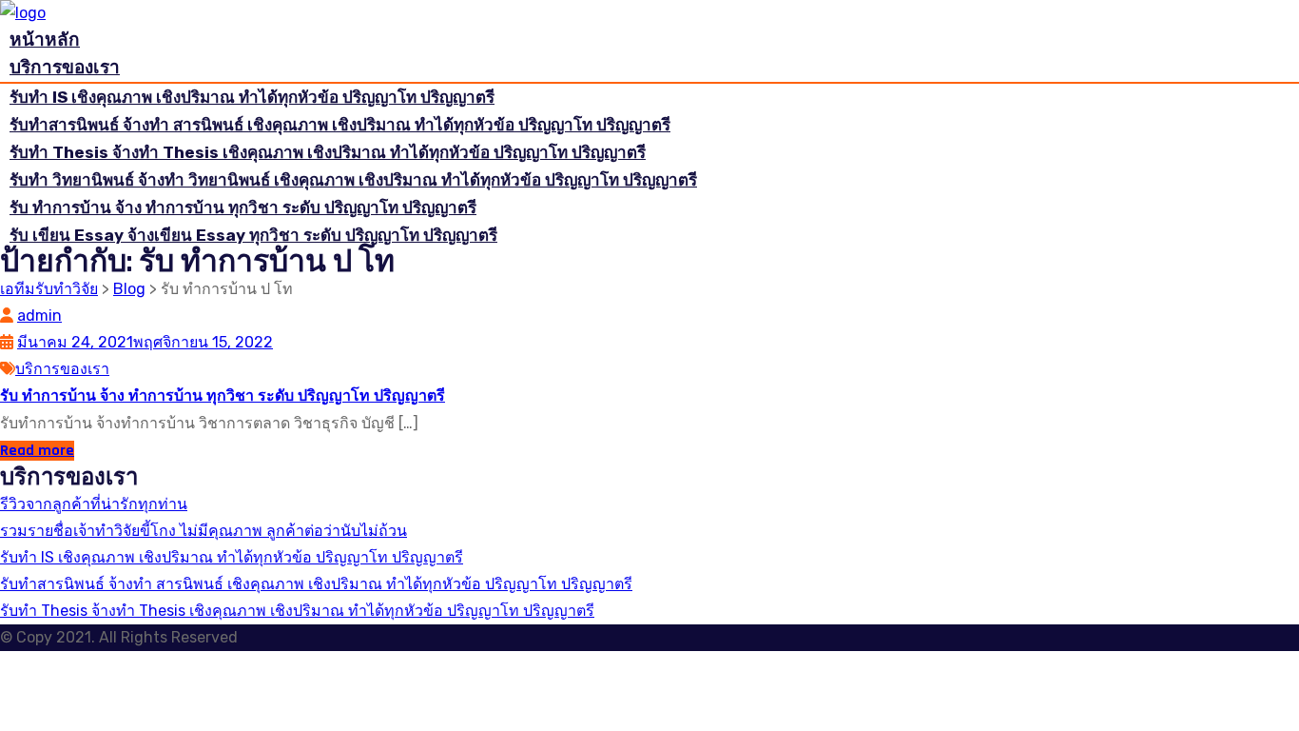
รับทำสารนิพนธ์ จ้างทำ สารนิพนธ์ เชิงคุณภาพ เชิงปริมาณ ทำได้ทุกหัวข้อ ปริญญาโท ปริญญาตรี (340, 124)
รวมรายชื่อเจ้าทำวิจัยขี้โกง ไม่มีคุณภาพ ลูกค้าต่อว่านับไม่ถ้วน (203, 531)
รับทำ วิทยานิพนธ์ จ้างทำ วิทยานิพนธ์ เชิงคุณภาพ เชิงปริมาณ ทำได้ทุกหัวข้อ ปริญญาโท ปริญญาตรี (353, 179)
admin (39, 315)
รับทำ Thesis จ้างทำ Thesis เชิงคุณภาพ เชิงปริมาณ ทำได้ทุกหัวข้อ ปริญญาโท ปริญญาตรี (328, 152)
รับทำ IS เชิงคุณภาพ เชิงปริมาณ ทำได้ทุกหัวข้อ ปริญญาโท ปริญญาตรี (252, 97)
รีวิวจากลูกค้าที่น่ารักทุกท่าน (93, 504)
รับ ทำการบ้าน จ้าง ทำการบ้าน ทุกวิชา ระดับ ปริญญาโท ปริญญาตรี (243, 207)
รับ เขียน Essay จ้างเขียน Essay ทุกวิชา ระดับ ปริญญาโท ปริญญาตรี (253, 235)
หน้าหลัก (45, 39)
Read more (37, 451)
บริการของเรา (65, 67)
